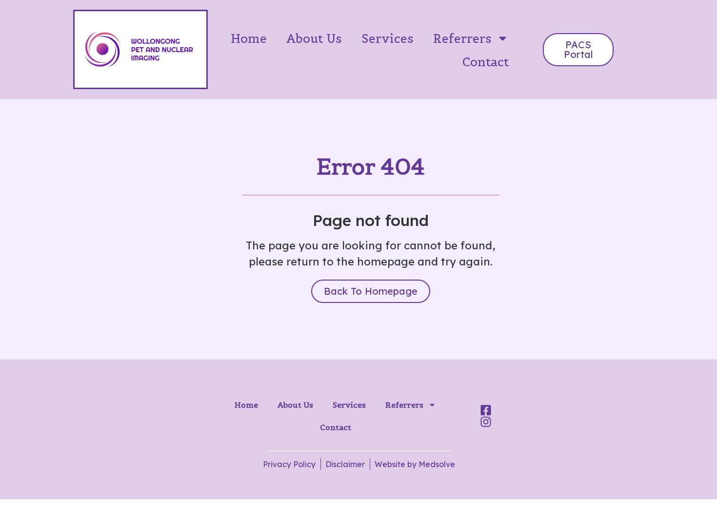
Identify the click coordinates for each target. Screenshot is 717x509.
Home (249, 38)
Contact (485, 62)
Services (387, 38)
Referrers (462, 38)
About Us (314, 38)
